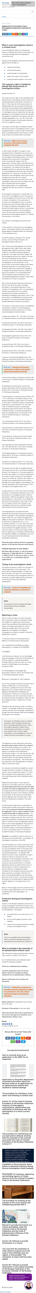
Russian (2, 1292)
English (4, 17)
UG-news (5, 3)
